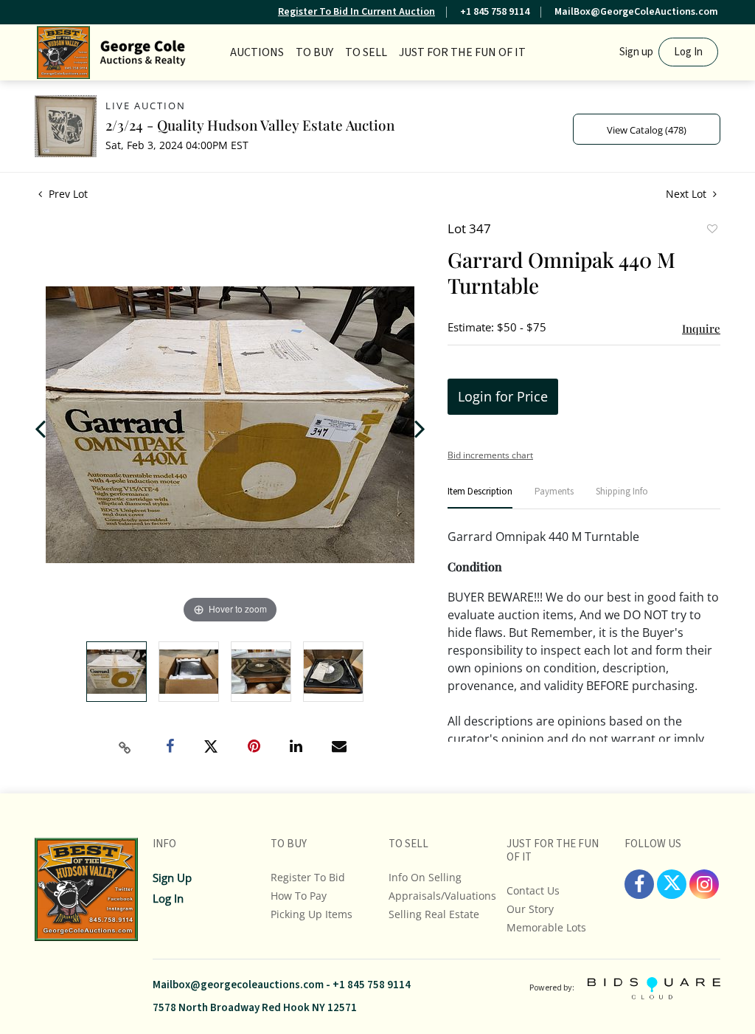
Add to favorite (711, 230)
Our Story (530, 909)
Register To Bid (308, 877)
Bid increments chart (490, 455)
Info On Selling (425, 877)
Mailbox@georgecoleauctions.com (238, 985)
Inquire (701, 328)
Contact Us (533, 890)
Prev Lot (67, 194)
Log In (688, 52)
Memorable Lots (546, 927)
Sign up (636, 52)
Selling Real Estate (434, 914)
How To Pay (299, 896)
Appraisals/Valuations (442, 896)
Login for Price (503, 396)
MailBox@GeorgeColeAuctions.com (636, 11)
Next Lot (687, 193)
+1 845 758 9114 (494, 11)
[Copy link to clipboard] (125, 747)
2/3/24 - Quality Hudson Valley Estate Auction (249, 124)
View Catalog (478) (646, 130)
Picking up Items (311, 914)
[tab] (480, 497)
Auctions (257, 52)
